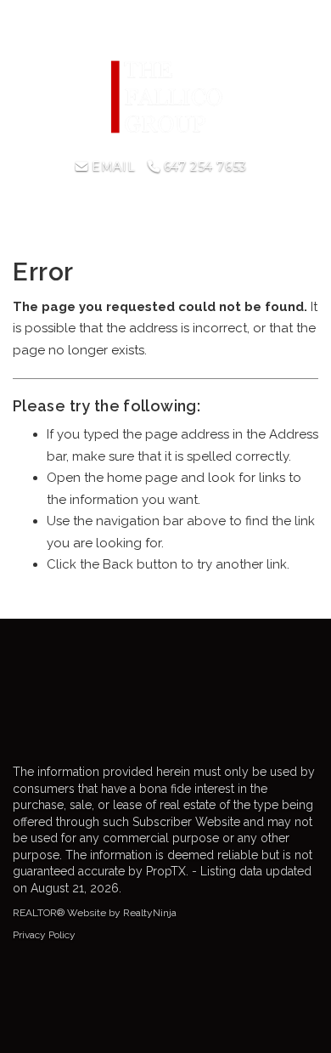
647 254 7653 (203, 166)
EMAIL (111, 166)
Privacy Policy (44, 935)
